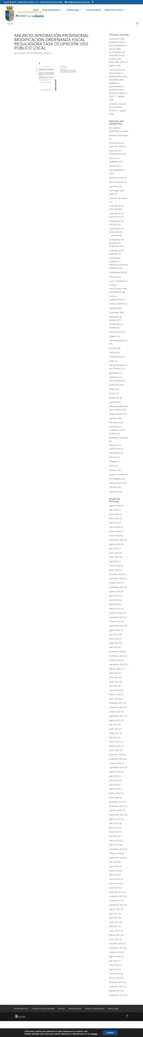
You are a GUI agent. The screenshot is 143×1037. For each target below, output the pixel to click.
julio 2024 (113, 595)
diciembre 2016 (116, 943)
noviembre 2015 (116, 986)
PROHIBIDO (114, 453)
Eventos (112, 348)
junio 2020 (114, 780)
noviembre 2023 (116, 617)
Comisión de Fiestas (118, 198)
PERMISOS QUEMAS (118, 437)
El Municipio (73, 10)
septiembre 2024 (116, 587)
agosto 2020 (115, 771)
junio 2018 (114, 866)
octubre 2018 (115, 853)
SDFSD (112, 465)
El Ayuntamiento (51, 10)
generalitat (114, 373)
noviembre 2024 (116, 578)
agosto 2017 (115, 909)
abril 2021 (113, 737)
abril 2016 (113, 969)
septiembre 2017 (116, 905)
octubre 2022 (115, 660)
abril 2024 (113, 604)
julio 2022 (113, 673)
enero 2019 (114, 844)
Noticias (47, 53)
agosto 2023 (115, 630)
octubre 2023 (115, 621)
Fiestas (112, 352)
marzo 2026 (114, 527)
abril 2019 (113, 836)
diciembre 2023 (116, 613)
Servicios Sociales (117, 474)
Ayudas (112, 166)
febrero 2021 (115, 746)
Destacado (114, 312)
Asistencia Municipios (118, 135)
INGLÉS (112, 393)
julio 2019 (113, 823)
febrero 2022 (115, 694)
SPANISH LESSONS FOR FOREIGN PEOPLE (118, 107)
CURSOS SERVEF (116, 303)
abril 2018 (113, 874)
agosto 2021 (115, 720)
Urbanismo (114, 491)
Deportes (113, 308)
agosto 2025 (115, 544)
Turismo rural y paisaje (43, 1008)
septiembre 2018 (116, 857)
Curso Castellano (116, 281)
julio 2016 (113, 960)
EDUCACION (115, 332)
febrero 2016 (115, 977)
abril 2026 (113, 522)
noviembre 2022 (116, 656)
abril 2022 (113, 686)
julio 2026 (113, 510)
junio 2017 (114, 917)
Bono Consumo (116, 182)
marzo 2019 (114, 840)
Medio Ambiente (116, 414)
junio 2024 (114, 600)
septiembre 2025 (116, 540)
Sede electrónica (113, 10)
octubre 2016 (115, 952)
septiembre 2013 (116, 995)
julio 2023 (113, 634)
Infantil (112, 389)
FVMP (111, 361)
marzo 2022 (114, 690)
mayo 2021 (114, 733)
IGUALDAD (114, 384)
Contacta (38, 16)
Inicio (36, 10)
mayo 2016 (114, 965)
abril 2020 (113, 784)
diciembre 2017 (116, 892)
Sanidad (112, 461)
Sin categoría (115, 478)
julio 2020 (113, 776)
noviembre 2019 (116, 806)
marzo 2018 (114, 879)
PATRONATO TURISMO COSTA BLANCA (117, 430)
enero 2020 (114, 797)
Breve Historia (21, 1008)
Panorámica (114, 422)
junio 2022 (114, 677)
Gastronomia (74, 1008)
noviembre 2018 (116, 849)
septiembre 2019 (116, 814)
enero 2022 (114, 698)
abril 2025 (113, 561)
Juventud (115, 235)
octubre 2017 (115, 900)
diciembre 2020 (116, 754)
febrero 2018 (115, 883)
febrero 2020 (115, 793)
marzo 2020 (114, 789)
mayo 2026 (114, 518)
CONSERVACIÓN (116, 272)
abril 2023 (113, 647)
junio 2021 (114, 728)
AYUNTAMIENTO (34, 53)
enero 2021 (114, 750)
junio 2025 (114, 552)
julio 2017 (113, 913)
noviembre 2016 (116, 948)
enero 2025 (114, 570)
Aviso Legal (113, 1008)
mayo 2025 (114, 557)
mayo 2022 (114, 681)
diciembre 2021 (116, 703)
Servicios (113, 470)
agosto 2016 (115, 956)
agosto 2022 (115, 668)
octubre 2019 (115, 810)
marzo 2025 (114, 565)
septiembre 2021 (116, 716)
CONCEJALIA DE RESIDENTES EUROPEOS (116, 243)
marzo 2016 (114, 973)
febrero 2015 (115, 990)
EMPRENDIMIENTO (118, 340)
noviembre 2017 (116, 896)
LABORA (113, 402)
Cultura (112, 276)
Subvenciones (115, 483)
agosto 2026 (115, 505)
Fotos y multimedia (94, 1008)
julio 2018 (113, 862)
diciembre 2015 (116, 982)
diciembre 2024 (116, 574)
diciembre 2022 (116, 651)
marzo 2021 (114, 741)
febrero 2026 (115, 531)
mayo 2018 (114, 870)
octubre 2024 (115, 582)
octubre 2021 (115, 711)
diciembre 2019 (116, 802)
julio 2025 (113, 548)
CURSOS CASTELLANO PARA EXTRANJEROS (118, 288)
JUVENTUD (114, 397)
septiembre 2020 (116, 767)
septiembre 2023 (116, 625)
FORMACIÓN (115, 356)
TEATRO (113, 487)
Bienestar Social (116, 177)
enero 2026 (114, 535)
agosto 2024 (115, 591)
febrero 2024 (115, 608)
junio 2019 (114, 827)
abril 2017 (113, 926)
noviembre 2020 (116, 759)
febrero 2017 (115, 935)
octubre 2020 (115, 763)
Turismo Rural (93, 10)
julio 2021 (113, 724)
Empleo (112, 336)
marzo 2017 (114, 930)
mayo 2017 (114, 922)
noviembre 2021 (116, 707)
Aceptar (110, 1032)
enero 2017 (114, 939)
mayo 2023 (114, 643)
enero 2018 (114, 887)
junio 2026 (114, 514)
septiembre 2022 (116, 664)
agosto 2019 (115, 819)
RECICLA (113, 457)
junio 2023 (114, 638)
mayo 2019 (114, 831)
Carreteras (114, 186)
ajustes (94, 1034)
